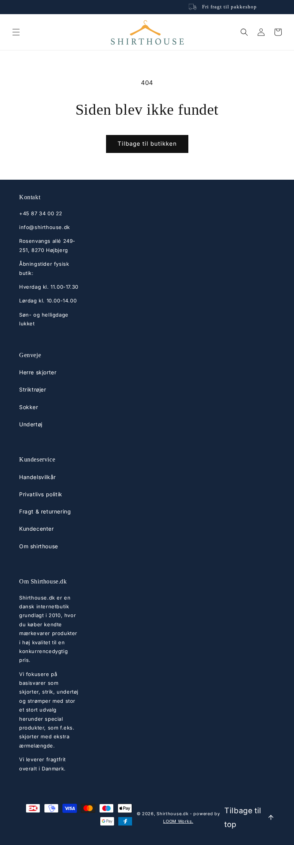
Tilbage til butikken (147, 143)
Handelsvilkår (37, 477)
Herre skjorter (37, 372)
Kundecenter (36, 528)
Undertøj (30, 424)
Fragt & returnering (45, 511)
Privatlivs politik (40, 494)
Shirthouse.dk (172, 813)
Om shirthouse (38, 546)
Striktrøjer (32, 389)
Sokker (28, 407)
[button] (16, 32)
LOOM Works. (178, 821)
